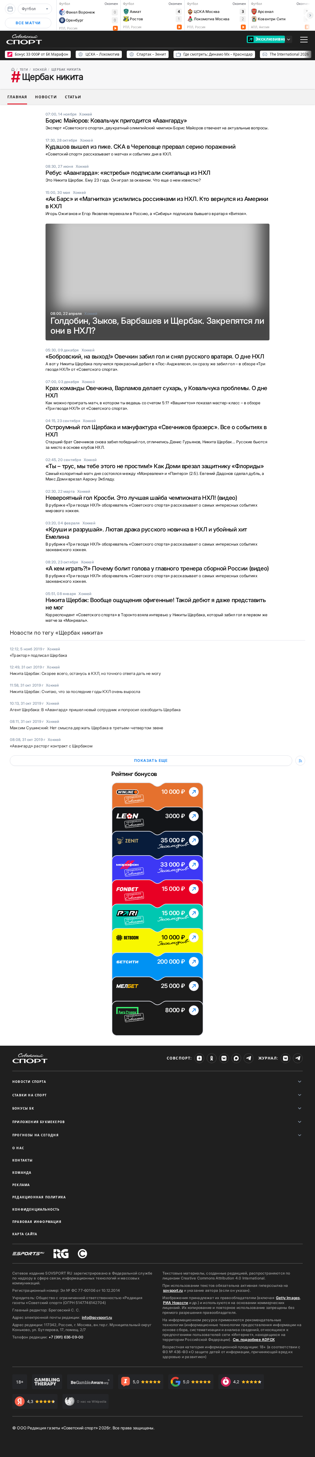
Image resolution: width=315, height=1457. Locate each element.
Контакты (22, 1160)
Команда (21, 1172)
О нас (18, 1148)
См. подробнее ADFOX (254, 1339)
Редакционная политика (39, 1197)
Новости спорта (29, 1081)
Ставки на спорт (29, 1095)
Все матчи (28, 23)
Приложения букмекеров (38, 1122)
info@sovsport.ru (97, 1317)
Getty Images (288, 1297)
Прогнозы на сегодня (35, 1135)
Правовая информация (37, 1222)
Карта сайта (24, 1234)
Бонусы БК (23, 1108)
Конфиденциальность (36, 1209)
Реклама (21, 1185)
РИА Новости (175, 1302)
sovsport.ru (173, 1290)
